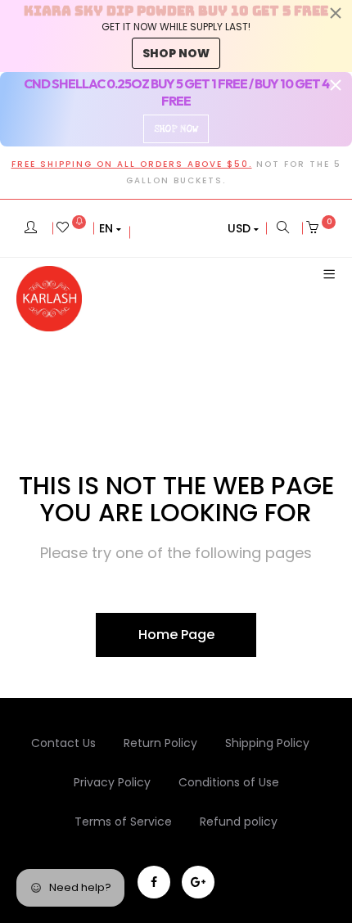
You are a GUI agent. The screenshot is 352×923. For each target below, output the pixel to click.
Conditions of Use (228, 782)
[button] (110, 228)
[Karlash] (49, 298)
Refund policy (239, 821)
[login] (31, 228)
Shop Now (176, 129)
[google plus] (198, 882)
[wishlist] (71, 228)
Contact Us (63, 743)
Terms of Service (123, 821)
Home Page (176, 634)
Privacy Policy (112, 782)
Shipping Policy (267, 743)
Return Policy (160, 743)
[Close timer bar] (335, 13)
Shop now (176, 53)
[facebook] (154, 882)
